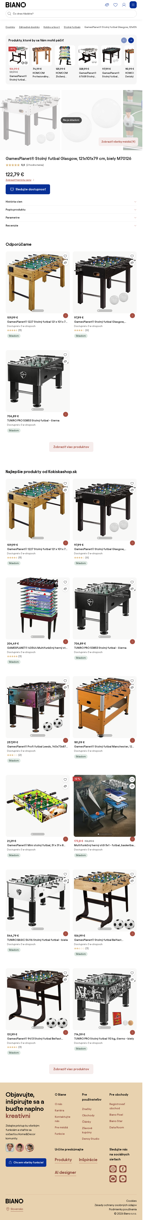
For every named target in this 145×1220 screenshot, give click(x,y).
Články (86, 1121)
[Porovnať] (65, 263)
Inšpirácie (88, 1159)
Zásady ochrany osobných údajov (116, 1205)
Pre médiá (61, 1127)
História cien (14, 201)
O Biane (60, 1094)
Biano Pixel (116, 1114)
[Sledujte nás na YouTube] (113, 1178)
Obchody (88, 1115)
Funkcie (60, 1133)
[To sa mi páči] (65, 256)
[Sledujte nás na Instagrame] (113, 1168)
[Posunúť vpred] (131, 40)
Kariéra (59, 1110)
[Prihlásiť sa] (123, 4)
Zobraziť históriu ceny (18, 180)
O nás (58, 1104)
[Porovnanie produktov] (107, 4)
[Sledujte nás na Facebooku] (122, 1168)
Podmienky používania (123, 1209)
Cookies (131, 1200)
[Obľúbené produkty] (115, 4)
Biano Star (116, 1121)
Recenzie (12, 225)
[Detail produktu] (65, 315)
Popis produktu (15, 209)
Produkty (63, 1159)
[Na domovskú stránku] (16, 5)
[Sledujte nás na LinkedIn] (122, 1178)
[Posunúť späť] (124, 40)
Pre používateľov (92, 1097)
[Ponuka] (133, 4)
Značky (86, 1108)
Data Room (116, 1127)
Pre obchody (118, 1094)
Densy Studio (90, 1138)
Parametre (13, 217)
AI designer (65, 1172)
